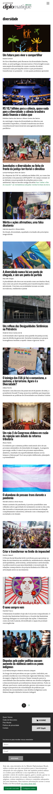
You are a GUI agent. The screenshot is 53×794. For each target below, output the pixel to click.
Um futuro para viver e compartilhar (22, 55)
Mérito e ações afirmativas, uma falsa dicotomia (23, 223)
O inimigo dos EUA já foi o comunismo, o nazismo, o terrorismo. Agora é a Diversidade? (24, 380)
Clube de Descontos (10, 720)
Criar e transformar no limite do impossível (26, 551)
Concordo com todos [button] (12, 788)
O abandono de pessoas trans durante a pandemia (24, 496)
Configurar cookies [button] (29, 788)
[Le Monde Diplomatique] (17, 6)
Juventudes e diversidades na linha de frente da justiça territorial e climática (24, 167)
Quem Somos (8, 717)
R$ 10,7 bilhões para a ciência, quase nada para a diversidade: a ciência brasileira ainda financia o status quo (26, 111)
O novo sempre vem (13, 607)
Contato (5, 728)
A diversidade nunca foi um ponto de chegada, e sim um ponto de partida (23, 273)
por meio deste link (28, 784)
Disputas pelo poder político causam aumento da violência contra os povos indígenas (23, 663)
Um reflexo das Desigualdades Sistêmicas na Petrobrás (25, 327)
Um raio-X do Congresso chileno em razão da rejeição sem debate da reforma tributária (25, 435)
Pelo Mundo (7, 723)
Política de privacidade (11, 725)
